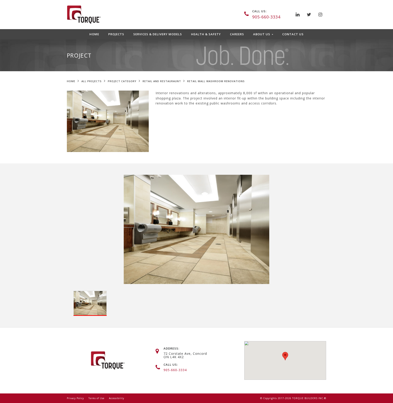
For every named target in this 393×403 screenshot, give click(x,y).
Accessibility (116, 398)
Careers (237, 34)
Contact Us (293, 34)
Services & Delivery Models (157, 34)
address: (171, 348)
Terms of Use (96, 398)
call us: (259, 11)
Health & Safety (206, 34)
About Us (262, 34)
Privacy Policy (75, 398)
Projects (116, 34)
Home (94, 34)
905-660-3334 (266, 17)
